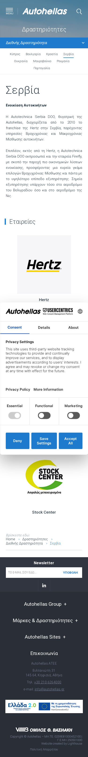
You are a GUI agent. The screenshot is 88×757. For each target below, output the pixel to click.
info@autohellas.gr (50, 689)
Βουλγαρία (33, 54)
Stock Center (44, 512)
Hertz (44, 299)
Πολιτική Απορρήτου (44, 749)
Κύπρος (15, 54)
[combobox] (45, 43)
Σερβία (68, 54)
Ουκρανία (20, 61)
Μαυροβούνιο (42, 61)
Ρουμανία (63, 61)
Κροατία (52, 54)
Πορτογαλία (42, 68)
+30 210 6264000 (47, 682)
